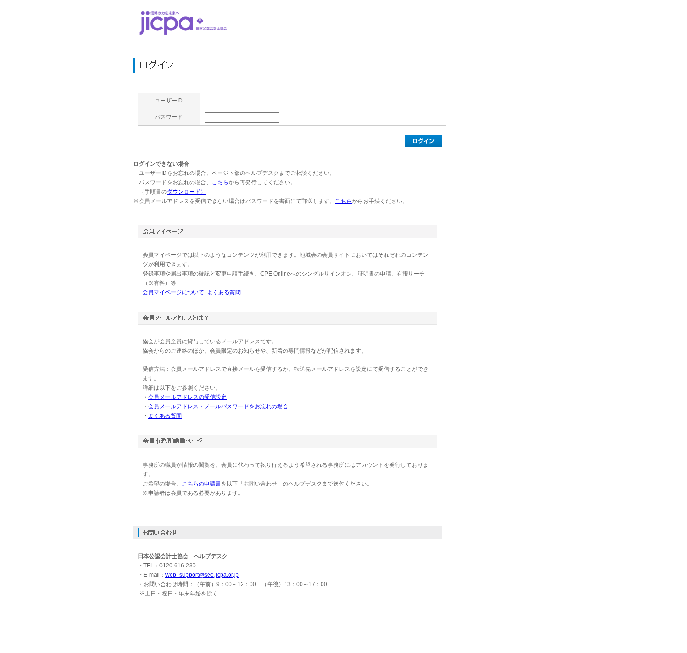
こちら (220, 182)
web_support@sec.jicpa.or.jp (202, 575)
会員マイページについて (173, 292)
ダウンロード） (186, 192)
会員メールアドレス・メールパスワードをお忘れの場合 (218, 406)
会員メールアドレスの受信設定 (187, 397)
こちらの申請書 (201, 483)
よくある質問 (224, 292)
